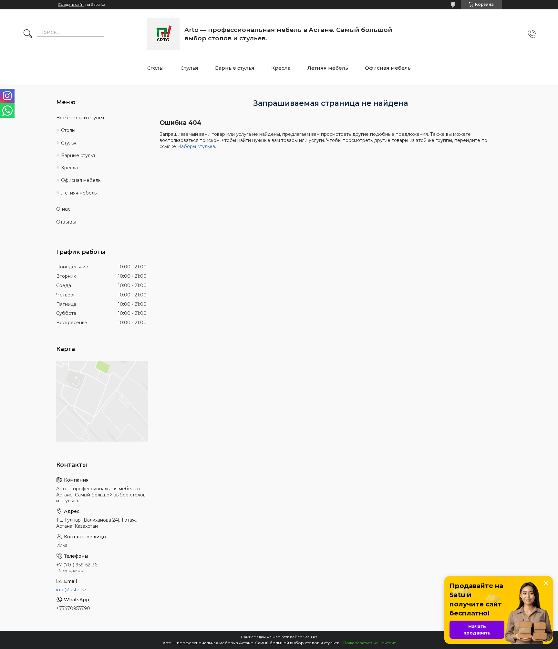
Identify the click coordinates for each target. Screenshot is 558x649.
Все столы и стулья (80, 118)
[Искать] (28, 34)
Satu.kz (310, 636)
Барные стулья (234, 68)
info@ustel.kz (71, 590)
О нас (63, 209)
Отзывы (66, 222)
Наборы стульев (196, 146)
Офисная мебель (388, 68)
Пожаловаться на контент (369, 642)
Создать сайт (71, 4)
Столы (155, 68)
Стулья (189, 68)
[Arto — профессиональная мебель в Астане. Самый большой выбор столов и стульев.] (163, 34)
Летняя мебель (327, 68)
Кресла (281, 68)
